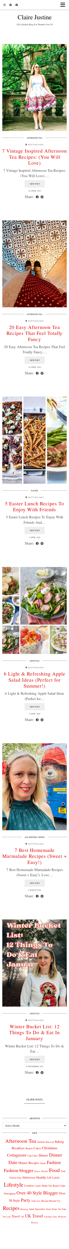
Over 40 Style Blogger (37, 1192)
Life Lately (53, 1177)
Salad (31, 1209)
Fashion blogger (18, 1170)
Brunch (29, 1148)
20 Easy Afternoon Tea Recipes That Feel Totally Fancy (34, 333)
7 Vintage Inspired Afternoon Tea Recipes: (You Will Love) (34, 156)
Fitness (37, 1171)
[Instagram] (4, 4)
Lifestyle (34, 660)
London (29, 1185)
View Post (35, 183)
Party (25, 1200)
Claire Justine (35, 17)
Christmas (49, 1147)
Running (24, 1209)
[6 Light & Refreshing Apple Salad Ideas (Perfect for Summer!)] (34, 610)
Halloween (29, 1177)
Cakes (37, 1148)
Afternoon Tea (34, 138)
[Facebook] (17, 4)
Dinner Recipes (28, 1163)
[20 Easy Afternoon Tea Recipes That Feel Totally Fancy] (34, 264)
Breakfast (18, 1148)
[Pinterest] (10, 4)
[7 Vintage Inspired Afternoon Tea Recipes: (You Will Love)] (34, 87)
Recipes (11, 1207)
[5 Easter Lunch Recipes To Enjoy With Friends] (34, 440)
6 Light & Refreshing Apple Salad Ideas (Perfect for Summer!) (34, 679)
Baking (59, 1141)
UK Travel (34, 1216)
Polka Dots (35, 1201)
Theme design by (34, 1244)
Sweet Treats (51, 1209)
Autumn (41, 1141)
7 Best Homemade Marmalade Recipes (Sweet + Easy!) (34, 856)
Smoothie (40, 1209)
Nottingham (10, 1193)
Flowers (44, 1171)
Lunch (38, 1185)
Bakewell (50, 1141)
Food (54, 1170)
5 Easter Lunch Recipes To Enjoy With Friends (34, 506)
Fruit (63, 1171)
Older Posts (34, 1099)
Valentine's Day (50, 1216)
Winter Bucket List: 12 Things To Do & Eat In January (34, 1032)
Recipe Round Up (50, 1200)
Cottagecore (16, 1155)
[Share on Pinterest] (42, 196)
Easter (34, 490)
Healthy (41, 1177)
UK (22, 1216)
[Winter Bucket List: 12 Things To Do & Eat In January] (34, 963)
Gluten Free (15, 1177)
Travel (16, 1216)
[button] (63, 5)
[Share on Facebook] (37, 196)
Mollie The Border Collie (53, 1185)
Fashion (54, 1162)
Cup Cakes (32, 1155)
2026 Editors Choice (35, 837)
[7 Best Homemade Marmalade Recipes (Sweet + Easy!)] (34, 786)
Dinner (43, 1155)
